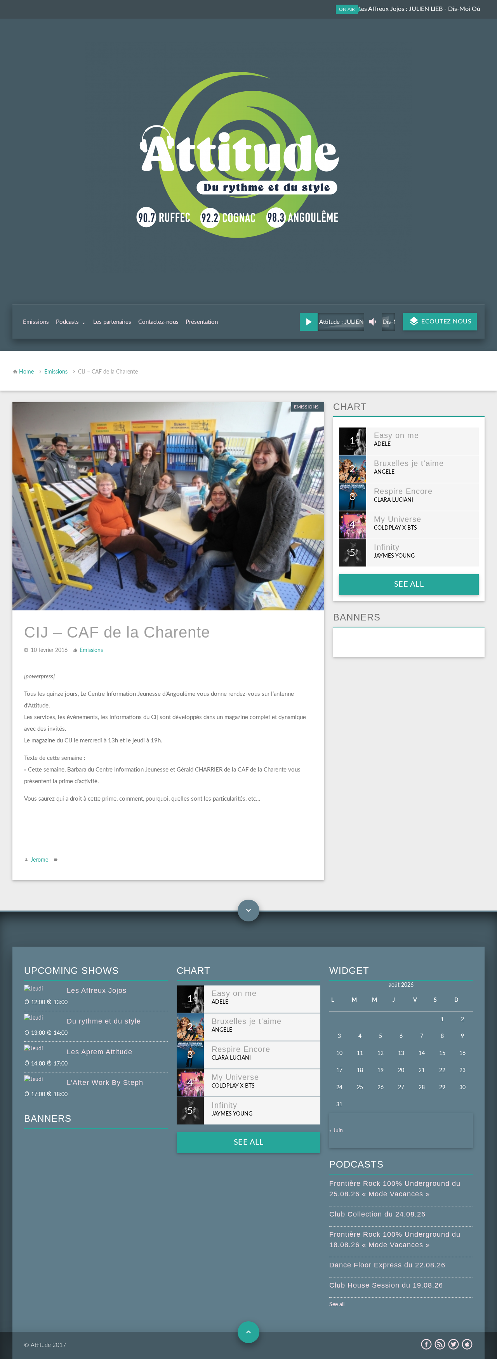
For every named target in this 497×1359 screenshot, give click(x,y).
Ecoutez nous (446, 321)
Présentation (202, 322)
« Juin (336, 1130)
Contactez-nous (158, 322)
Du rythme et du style (104, 1021)
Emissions (36, 322)
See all (409, 584)
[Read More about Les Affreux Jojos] (45, 989)
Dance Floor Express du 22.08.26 (387, 1265)
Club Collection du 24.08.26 (377, 1214)
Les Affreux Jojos (97, 990)
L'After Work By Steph (105, 1082)
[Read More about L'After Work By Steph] (45, 1079)
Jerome (39, 860)
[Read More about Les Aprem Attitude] (45, 1049)
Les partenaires (112, 322)
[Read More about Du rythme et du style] (45, 1018)
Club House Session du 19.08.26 (386, 1285)
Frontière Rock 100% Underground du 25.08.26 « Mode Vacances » (395, 1189)
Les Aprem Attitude (99, 1052)
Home (26, 372)
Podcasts (67, 322)
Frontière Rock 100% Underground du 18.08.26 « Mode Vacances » (395, 1239)
